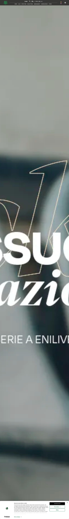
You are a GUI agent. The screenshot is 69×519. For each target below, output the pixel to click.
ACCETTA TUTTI (57, 503)
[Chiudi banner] (67, 502)
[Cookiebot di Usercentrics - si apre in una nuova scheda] (7, 517)
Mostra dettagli (17, 516)
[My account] (65, 2)
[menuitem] (61, 2)
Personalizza (56, 506)
